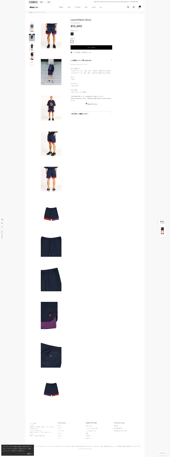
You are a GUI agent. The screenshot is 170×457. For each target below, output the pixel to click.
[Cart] (139, 7)
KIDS (49, 2)
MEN (41, 2)
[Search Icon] (128, 7)
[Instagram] (2, 227)
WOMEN (33, 2)
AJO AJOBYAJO (75, 23)
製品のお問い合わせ (92, 104)
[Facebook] (2, 219)
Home (30, 12)
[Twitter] (2, 223)
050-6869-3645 (134, 1)
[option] (51, 36)
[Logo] (34, 7)
